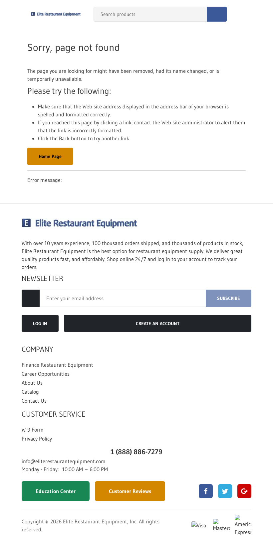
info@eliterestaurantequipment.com (64, 461)
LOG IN (40, 324)
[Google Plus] (244, 491)
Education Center (56, 491)
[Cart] (261, 14)
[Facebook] (206, 491)
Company (37, 349)
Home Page (50, 156)
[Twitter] (225, 491)
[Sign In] (246, 14)
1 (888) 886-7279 (136, 451)
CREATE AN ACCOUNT (157, 324)
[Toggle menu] (11, 14)
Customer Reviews (130, 491)
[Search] (217, 14)
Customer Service (54, 414)
